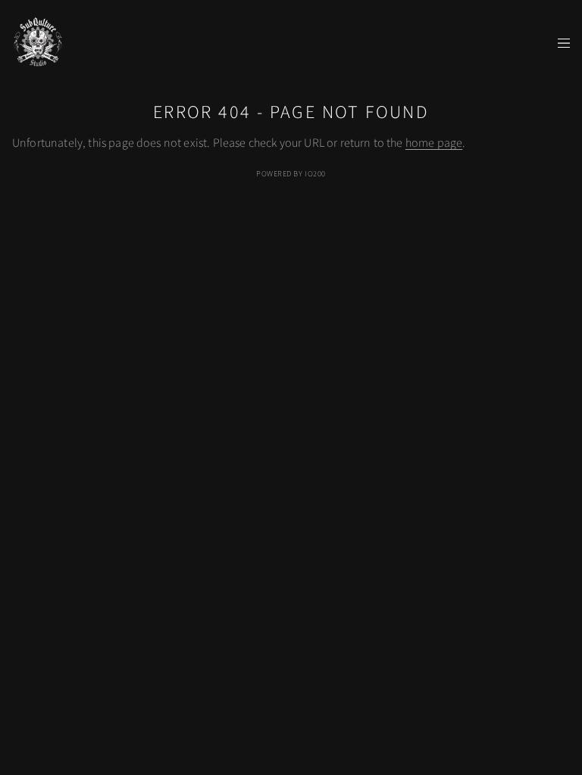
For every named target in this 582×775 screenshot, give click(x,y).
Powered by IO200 (290, 173)
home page (433, 143)
